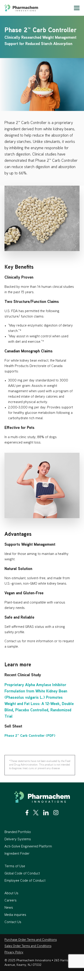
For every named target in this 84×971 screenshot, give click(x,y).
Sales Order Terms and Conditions (27, 946)
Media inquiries (15, 915)
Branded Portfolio (17, 832)
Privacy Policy (13, 952)
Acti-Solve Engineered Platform (28, 846)
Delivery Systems (17, 839)
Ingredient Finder (17, 854)
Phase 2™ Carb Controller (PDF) (29, 736)
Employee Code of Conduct (24, 881)
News (8, 908)
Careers (10, 900)
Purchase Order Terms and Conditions (30, 939)
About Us (11, 893)
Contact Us (12, 922)
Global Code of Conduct (22, 873)
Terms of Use (14, 866)
